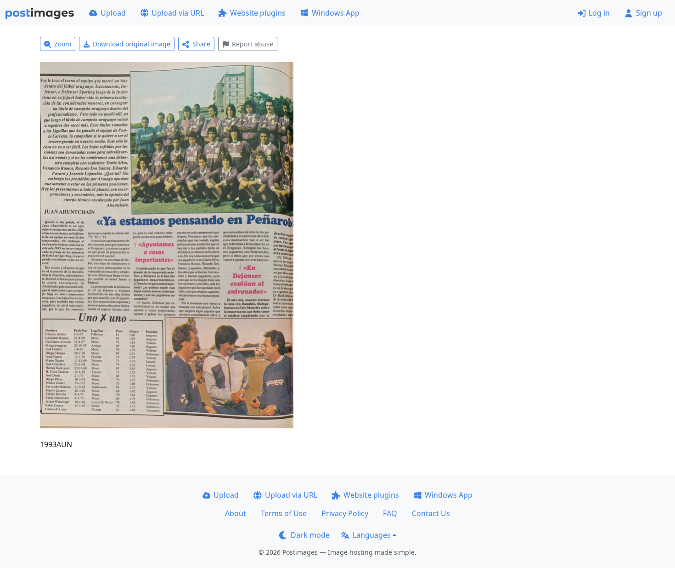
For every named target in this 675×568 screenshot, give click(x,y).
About (235, 513)
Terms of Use (284, 513)
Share (201, 44)
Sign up (649, 13)
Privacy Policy (344, 513)
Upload (113, 13)
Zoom (62, 44)
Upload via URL (178, 13)
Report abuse (252, 44)
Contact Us (431, 513)
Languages (372, 535)
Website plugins (258, 13)
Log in (599, 13)
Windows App (336, 13)
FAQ (390, 513)
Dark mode (310, 535)
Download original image (131, 44)
